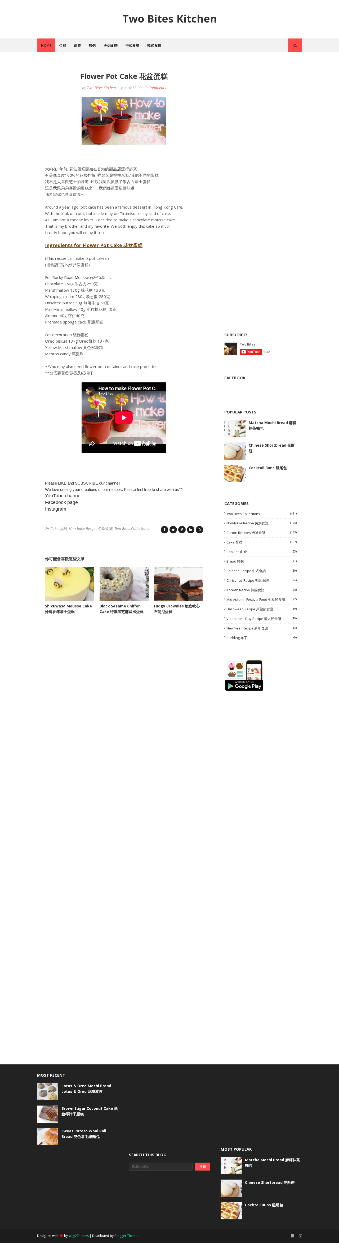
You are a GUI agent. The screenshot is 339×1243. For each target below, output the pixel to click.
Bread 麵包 (261, 561)
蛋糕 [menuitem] (62, 45)
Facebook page (61, 502)
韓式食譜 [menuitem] (154, 45)
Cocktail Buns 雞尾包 (268, 467)
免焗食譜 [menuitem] (111, 45)
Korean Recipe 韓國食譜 (261, 590)
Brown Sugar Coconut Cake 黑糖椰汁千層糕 (89, 1111)
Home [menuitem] (46, 45)
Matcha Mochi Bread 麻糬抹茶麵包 (272, 425)
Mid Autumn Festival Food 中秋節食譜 (261, 599)
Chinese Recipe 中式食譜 (261, 570)
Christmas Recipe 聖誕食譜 (261, 580)
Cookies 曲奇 (261, 551)
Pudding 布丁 (261, 637)
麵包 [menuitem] (92, 45)
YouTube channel (63, 495)
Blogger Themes (126, 1235)
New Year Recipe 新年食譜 (261, 628)
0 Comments (155, 87)
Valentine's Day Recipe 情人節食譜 (261, 618)
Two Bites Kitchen (169, 18)
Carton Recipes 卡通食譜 (261, 532)
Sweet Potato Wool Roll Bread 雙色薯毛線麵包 (83, 1133)
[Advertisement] (264, 101)
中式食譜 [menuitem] (132, 45)
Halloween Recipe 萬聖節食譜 (261, 609)
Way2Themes (79, 1235)
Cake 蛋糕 (58, 528)
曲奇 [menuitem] (77, 45)
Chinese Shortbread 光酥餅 (272, 448)
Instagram (55, 509)
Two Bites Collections (131, 528)
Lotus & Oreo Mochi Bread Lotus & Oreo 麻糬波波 (86, 1088)
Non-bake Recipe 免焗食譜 (90, 528)
